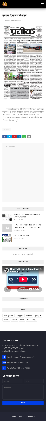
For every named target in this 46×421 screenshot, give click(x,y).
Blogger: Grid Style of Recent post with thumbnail (27, 215)
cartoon (29, 316)
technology (31, 320)
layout (7, 129)
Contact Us (30, 417)
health (6, 320)
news (22, 320)
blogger (19, 316)
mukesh (7, 20)
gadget (38, 316)
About (21, 417)
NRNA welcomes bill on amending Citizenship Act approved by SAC (27, 226)
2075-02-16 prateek (21, 235)
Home (14, 417)
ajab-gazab (8, 316)
